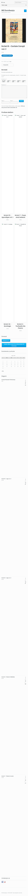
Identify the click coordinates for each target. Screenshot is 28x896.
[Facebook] (2, 882)
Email (11, 100)
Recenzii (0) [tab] (5, 64)
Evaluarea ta (4, 79)
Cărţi (10, 61)
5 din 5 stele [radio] (23, 81)
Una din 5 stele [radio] (3, 81)
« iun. (2, 371)
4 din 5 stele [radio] (18, 81)
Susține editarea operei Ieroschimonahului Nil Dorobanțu (14, 345)
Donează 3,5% (6, 340)
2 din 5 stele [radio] (8, 81)
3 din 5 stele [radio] (13, 81)
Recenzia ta (3, 84)
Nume (2, 100)
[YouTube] (5, 882)
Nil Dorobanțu (8, 10)
